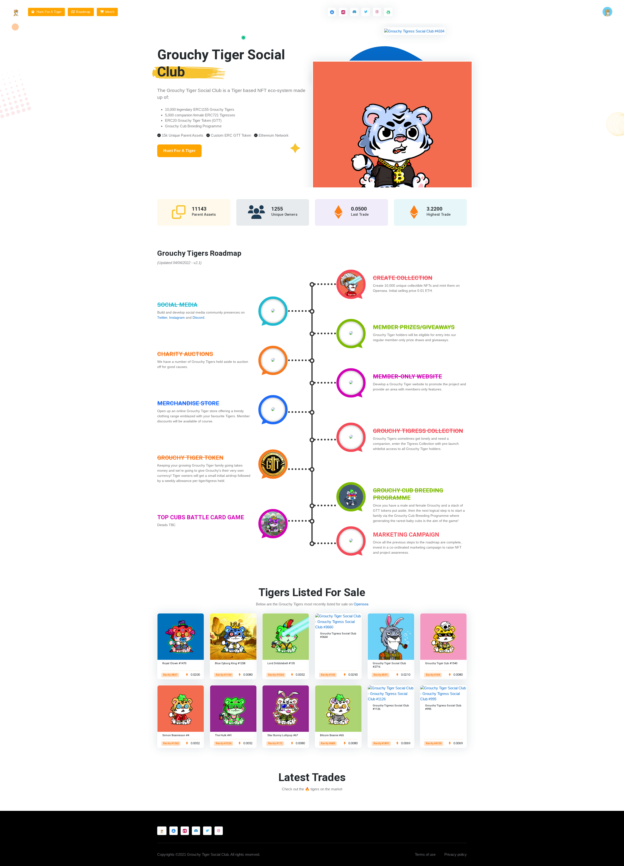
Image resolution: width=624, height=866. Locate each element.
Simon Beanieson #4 (175, 735)
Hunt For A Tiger (49, 12)
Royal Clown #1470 (174, 663)
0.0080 (247, 674)
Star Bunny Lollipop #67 (282, 735)
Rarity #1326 (223, 743)
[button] (607, 12)
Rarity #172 (275, 743)
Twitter (162, 317)
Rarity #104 (433, 675)
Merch (110, 12)
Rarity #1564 (276, 675)
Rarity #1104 (223, 675)
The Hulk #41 (223, 735)
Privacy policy (455, 854)
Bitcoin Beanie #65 (332, 735)
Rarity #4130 (433, 743)
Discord (198, 317)
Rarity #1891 (381, 743)
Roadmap (83, 12)
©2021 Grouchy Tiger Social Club (202, 854)
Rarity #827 (170, 675)
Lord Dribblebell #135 (281, 663)
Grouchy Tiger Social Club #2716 (389, 665)
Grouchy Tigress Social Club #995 (443, 707)
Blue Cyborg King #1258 (230, 663)
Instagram (177, 317)
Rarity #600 (328, 743)
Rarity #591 (380, 675)
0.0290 (353, 674)
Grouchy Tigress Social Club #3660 (338, 635)
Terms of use (425, 854)
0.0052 (300, 674)
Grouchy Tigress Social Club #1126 (391, 707)
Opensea (361, 604)
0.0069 (405, 743)
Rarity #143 (328, 675)
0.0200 (195, 674)
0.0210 (405, 674)
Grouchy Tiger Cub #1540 (441, 663)
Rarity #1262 (171, 743)
